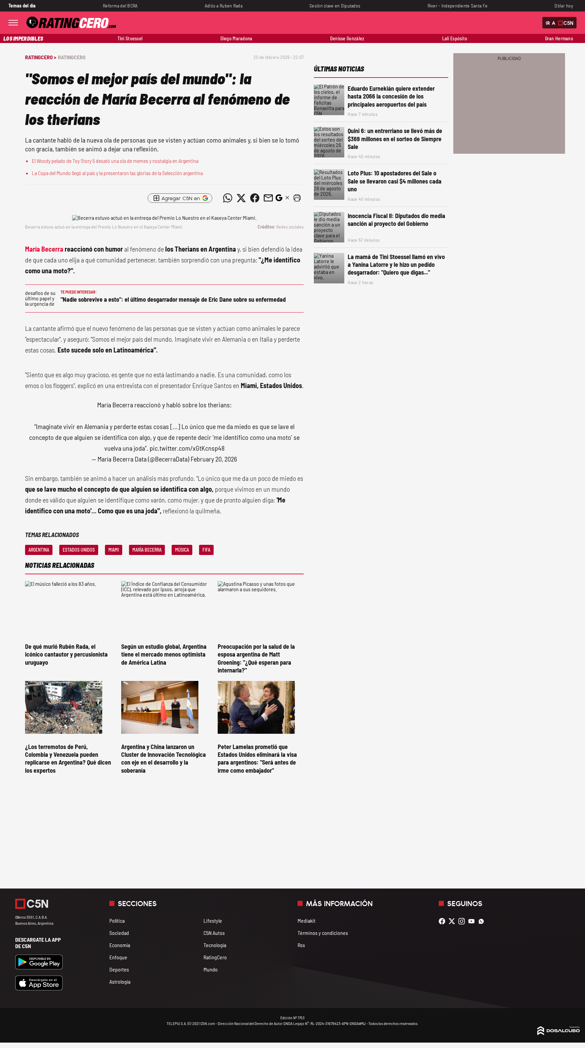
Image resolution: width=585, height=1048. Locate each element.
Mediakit (307, 920)
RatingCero (72, 57)
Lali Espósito (455, 38)
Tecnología (214, 945)
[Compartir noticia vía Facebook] (254, 198)
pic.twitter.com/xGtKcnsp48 (187, 448)
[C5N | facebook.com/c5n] (444, 921)
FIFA (206, 550)
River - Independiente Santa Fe (458, 5)
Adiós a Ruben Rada (223, 5)
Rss (301, 945)
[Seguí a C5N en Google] (279, 199)
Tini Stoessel (130, 38)
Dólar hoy (564, 5)
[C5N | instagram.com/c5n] (463, 921)
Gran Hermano (559, 38)
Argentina (38, 550)
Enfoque (118, 957)
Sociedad (119, 932)
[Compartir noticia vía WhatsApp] (227, 198)
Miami (113, 550)
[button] (297, 198)
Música (182, 550)
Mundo (210, 969)
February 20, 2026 (214, 459)
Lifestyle (212, 920)
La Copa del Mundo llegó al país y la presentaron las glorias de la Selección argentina (117, 173)
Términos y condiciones (323, 932)
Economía (119, 945)
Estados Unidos (79, 550)
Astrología (119, 981)
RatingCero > (40, 57)
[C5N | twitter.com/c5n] (453, 921)
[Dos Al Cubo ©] (558, 1033)
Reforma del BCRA (120, 5)
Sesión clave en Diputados (334, 5)
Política (117, 920)
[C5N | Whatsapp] (483, 921)
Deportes (119, 969)
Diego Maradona (236, 38)
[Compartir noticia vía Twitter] (241, 198)
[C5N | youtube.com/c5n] (473, 921)
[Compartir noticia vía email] (268, 198)
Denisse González (347, 38)
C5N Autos (214, 932)
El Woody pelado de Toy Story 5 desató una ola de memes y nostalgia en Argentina (115, 160)
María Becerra (44, 249)
